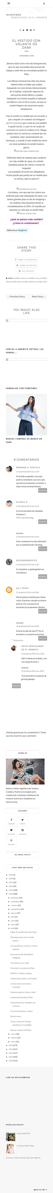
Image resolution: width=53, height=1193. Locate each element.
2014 (11, 894)
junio (13, 921)
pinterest (11, 844)
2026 (11, 875)
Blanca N (21, 502)
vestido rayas (15, 281)
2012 (11, 1049)
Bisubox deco (15, 1016)
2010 (11, 1057)
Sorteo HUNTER (23, 1133)
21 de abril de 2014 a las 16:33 (27, 537)
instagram (22, 834)
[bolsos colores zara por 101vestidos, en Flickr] (26, 213)
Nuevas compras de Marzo (20, 1030)
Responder (42, 490)
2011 (11, 1053)
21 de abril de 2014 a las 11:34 (27, 471)
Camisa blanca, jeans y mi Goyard (23, 978)
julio (12, 917)
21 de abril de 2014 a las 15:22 (27, 506)
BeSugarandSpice (26, 560)
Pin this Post (28, 271)
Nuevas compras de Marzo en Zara (24, 440)
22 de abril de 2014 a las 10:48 (27, 626)
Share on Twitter (28, 265)
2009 (11, 1061)
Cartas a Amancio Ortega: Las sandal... (25, 351)
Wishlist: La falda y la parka (21, 973)
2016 (11, 886)
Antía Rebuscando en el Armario (32, 648)
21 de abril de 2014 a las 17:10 (27, 564)
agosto (14, 913)
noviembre (15, 901)
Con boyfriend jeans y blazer (21, 1011)
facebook (11, 824)
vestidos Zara (41, 281)
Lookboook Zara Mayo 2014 (21, 997)
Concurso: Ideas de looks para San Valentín (23, 1158)
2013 (11, 1045)
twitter (22, 824)
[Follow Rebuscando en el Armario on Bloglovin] (17, 231)
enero (13, 1041)
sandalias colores (20, 278)
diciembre (15, 898)
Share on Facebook (27, 260)
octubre (14, 905)
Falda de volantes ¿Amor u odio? (23, 992)
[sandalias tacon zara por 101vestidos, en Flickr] (26, 189)
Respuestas (18, 640)
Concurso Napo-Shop (25, 1146)
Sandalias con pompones (21, 388)
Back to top (39, 1190)
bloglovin (11, 834)
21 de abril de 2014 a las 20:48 (27, 592)
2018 (11, 878)
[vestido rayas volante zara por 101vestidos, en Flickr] (26, 151)
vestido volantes (28, 281)
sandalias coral (33, 278)
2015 (11, 890)
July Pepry (22, 588)
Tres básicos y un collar (19, 963)
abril (12, 928)
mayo (13, 924)
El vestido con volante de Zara (22, 968)
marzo (13, 1034)
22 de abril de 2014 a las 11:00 (32, 654)
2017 (11, 882)
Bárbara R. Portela (28, 467)
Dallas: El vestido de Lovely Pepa (23, 932)
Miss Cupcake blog (24, 517)
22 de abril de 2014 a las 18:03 (32, 671)
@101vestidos (13, 123)
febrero (14, 1038)
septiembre (15, 909)
